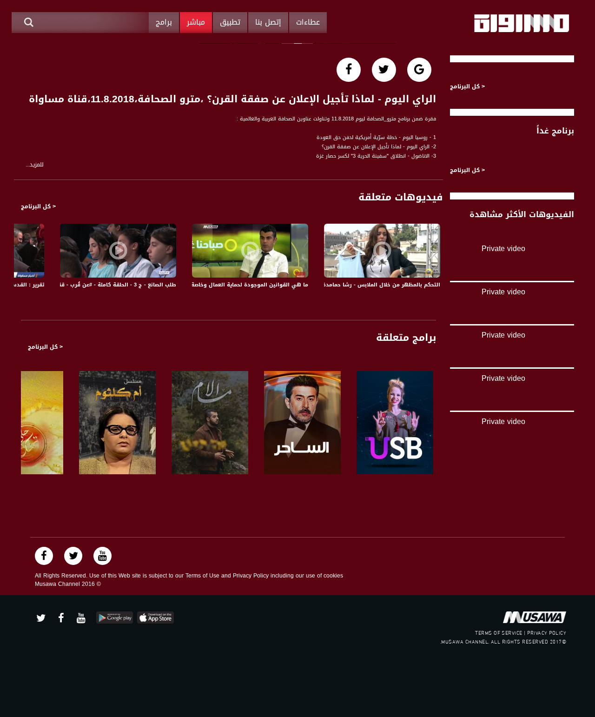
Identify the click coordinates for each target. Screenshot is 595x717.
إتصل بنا (268, 22)
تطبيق (230, 22)
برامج (164, 22)
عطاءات (308, 22)
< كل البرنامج (38, 206)
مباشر (196, 22)
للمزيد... (35, 165)
